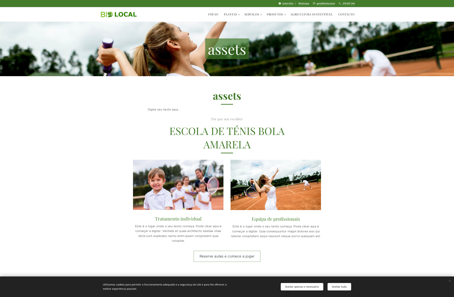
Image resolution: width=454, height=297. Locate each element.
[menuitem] (214, 14)
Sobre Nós (288, 3)
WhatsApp (303, 3)
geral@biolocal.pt (326, 3)
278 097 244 (348, 3)
